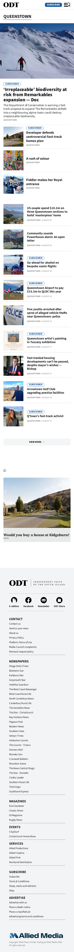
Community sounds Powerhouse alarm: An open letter (46, 237)
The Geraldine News (19, 708)
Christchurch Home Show (22, 836)
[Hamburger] (67, 5)
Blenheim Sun (16, 671)
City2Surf (14, 832)
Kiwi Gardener (16, 806)
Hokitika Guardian (18, 685)
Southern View (16, 731)
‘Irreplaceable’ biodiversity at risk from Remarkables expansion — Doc (35, 94)
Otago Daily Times (18, 666)
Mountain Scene (17, 763)
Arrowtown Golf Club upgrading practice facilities (45, 391)
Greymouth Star (17, 680)
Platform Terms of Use (20, 642)
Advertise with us (18, 902)
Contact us (14, 624)
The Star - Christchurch (21, 712)
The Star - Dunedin (18, 773)
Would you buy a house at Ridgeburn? (36, 534)
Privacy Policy (16, 638)
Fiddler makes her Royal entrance (44, 182)
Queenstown (10, 120)
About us (13, 633)
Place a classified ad (19, 912)
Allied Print (14, 857)
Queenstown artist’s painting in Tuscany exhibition (46, 340)
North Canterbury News (21, 698)
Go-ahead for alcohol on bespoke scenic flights (43, 264)
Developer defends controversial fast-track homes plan (44, 136)
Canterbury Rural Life (20, 703)
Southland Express (18, 791)
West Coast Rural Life (20, 694)
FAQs (11, 890)
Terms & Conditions (19, 881)
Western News (16, 726)
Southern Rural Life (19, 782)
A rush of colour (37, 158)
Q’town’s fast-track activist (45, 416)
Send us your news (18, 628)
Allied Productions (18, 848)
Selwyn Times (16, 736)
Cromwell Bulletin (18, 759)
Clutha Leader (16, 777)
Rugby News (15, 820)
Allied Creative (16, 853)
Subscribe (53, 5)
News (6, 538)
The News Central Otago (22, 768)
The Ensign (15, 787)
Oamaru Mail (16, 750)
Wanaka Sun (15, 754)
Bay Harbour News (19, 717)
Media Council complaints (22, 647)
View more (35, 442)
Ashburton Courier (18, 740)
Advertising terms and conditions (26, 916)
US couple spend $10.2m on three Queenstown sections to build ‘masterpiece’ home (47, 211)
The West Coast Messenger (22, 689)
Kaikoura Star (16, 675)
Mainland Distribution (20, 862)
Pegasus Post (16, 722)
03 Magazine (15, 815)
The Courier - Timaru (20, 745)
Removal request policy (21, 651)
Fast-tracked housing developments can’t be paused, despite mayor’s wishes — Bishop (48, 363)
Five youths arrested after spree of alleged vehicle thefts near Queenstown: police (47, 313)
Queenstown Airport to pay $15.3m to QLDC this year (45, 290)
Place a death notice (19, 907)
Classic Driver (16, 810)
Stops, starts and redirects (22, 886)
